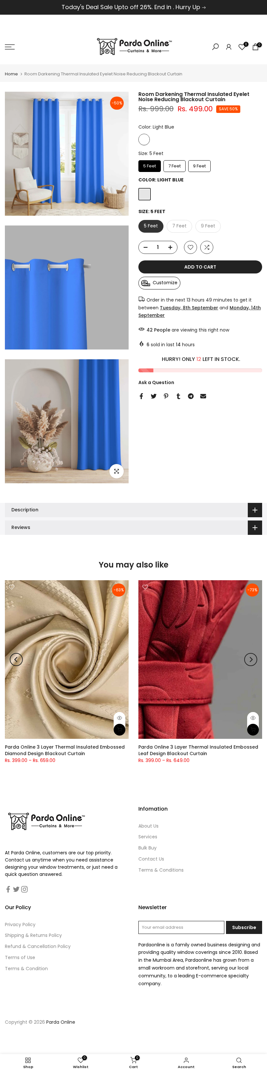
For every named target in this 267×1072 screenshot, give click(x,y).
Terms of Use (20, 957)
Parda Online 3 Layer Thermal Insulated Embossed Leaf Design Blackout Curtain (198, 750)
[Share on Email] (203, 396)
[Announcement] (133, 7)
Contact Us (151, 859)
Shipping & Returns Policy (33, 935)
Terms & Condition (26, 968)
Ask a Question (156, 382)
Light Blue (144, 139)
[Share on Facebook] (141, 396)
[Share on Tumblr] (178, 396)
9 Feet (199, 164)
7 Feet (174, 164)
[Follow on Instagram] (24, 889)
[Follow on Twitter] (16, 889)
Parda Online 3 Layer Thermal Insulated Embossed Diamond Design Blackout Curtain (65, 750)
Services (147, 836)
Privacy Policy (20, 924)
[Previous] (16, 659)
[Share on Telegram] (191, 396)
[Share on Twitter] (154, 396)
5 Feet (150, 164)
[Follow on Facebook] (8, 889)
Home (11, 74)
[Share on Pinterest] (166, 396)
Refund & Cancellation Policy (38, 946)
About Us (148, 826)
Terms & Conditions (161, 870)
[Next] (250, 659)
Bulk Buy (147, 848)
